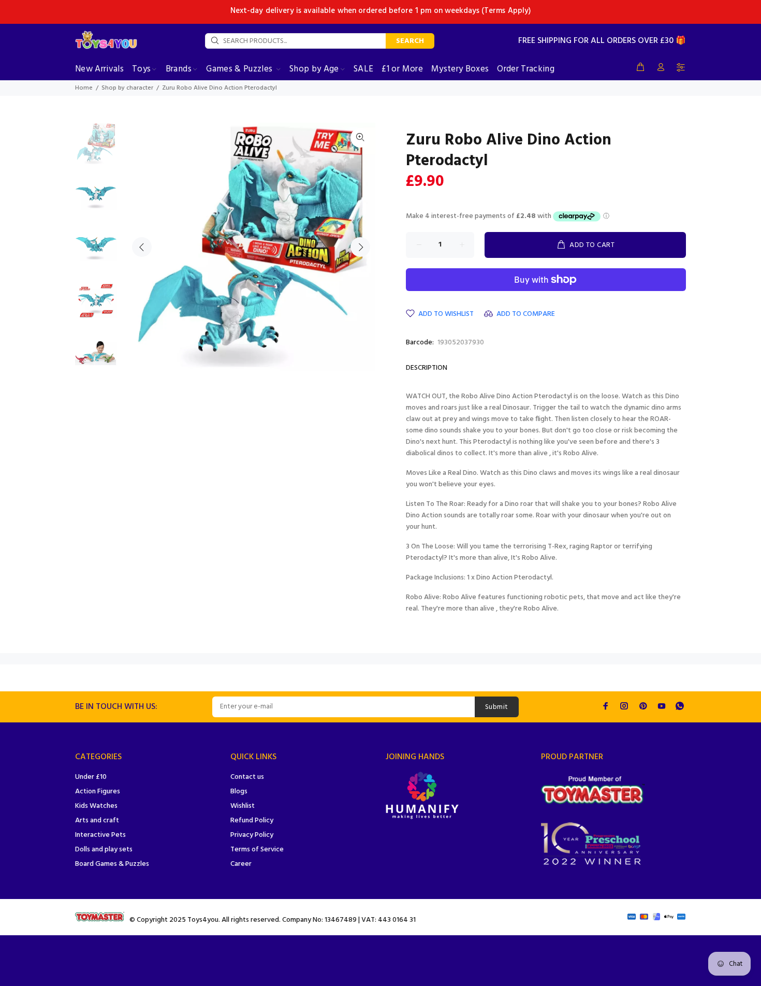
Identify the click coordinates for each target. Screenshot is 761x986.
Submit (496, 707)
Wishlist (242, 806)
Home (84, 88)
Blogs (238, 792)
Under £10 (91, 777)
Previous (142, 247)
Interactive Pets (100, 835)
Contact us (247, 777)
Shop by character (127, 88)
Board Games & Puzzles (112, 864)
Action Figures (97, 792)
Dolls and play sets (104, 850)
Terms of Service (257, 850)
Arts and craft (97, 821)
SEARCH (410, 41)
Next (360, 247)
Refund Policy (251, 821)
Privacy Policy (251, 835)
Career (241, 864)
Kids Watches (96, 806)
